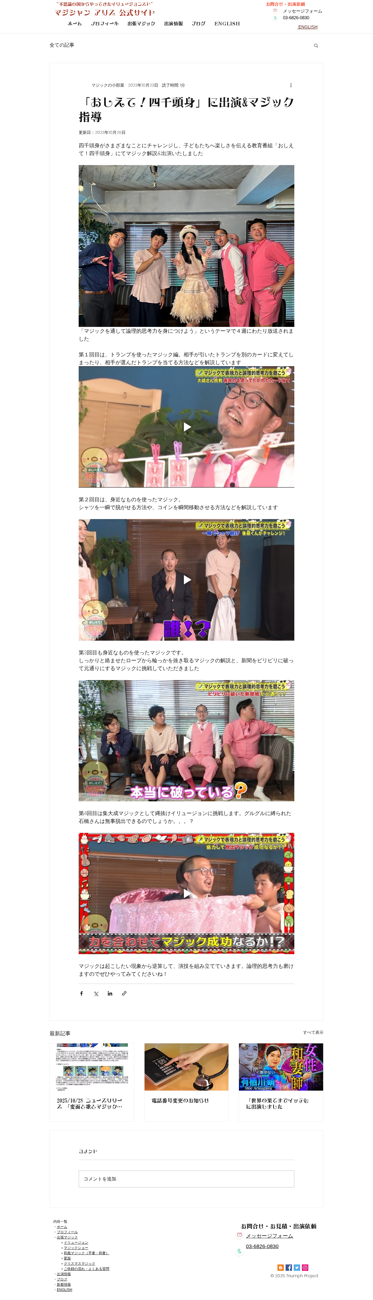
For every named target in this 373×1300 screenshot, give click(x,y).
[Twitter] (297, 1267)
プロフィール (67, 1232)
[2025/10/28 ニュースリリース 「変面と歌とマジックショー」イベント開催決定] (92, 1067)
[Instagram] (305, 1267)
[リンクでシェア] (124, 993)
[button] (316, 45)
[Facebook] (289, 1267)
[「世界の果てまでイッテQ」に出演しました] (281, 1067)
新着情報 (64, 1285)
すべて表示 (313, 1032)
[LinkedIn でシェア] (110, 993)
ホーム (62, 1227)
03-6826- (256, 1246)
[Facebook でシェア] (81, 993)
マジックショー (76, 1248)
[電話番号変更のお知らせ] (187, 1067)
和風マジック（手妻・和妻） (86, 1253)
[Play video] (186, 427)
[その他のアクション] (290, 85)
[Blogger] (280, 1267)
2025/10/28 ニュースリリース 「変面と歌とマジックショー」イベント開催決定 (89, 1104)
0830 (273, 1246)
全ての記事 (62, 45)
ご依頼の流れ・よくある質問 (86, 1269)
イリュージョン (76, 1243)
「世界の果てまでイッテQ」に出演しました (279, 1103)
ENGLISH (64, 1290)
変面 (67, 1258)
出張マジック (67, 1237)
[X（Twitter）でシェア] (95, 993)
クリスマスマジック (79, 1264)
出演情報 (64, 1274)
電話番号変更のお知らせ (180, 1100)
